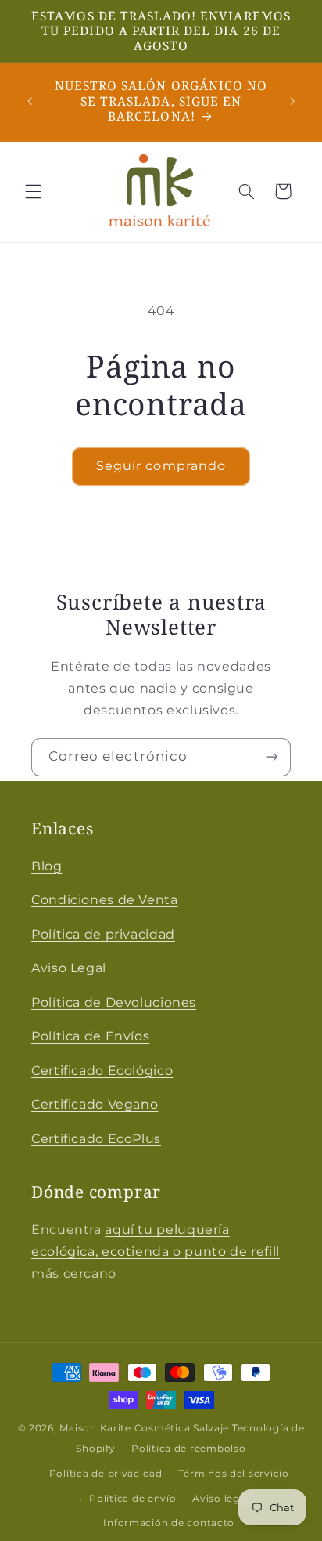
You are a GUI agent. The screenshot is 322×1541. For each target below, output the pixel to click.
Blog (47, 866)
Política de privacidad (103, 934)
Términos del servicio (233, 1473)
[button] (33, 191)
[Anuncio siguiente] (292, 101)
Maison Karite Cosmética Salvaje (144, 1428)
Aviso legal (220, 1498)
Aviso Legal (68, 967)
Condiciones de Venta (104, 899)
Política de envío (133, 1498)
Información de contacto (168, 1522)
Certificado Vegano (94, 1104)
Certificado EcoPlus (96, 1138)
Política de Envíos (90, 1036)
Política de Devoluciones (113, 1002)
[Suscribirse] (272, 757)
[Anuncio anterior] (30, 101)
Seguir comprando (161, 465)
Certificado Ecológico (102, 1070)
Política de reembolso (188, 1448)
